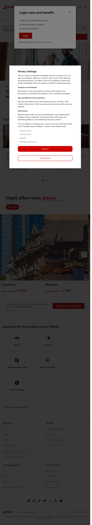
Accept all (45, 149)
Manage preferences (28, 142)
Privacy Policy (26, 131)
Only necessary (45, 158)
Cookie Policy (25, 134)
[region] (45, 116)
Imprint (23, 138)
